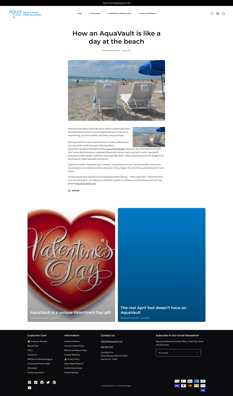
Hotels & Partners (72, 341)
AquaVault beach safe (86, 183)
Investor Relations (72, 354)
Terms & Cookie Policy (74, 345)
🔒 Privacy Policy (71, 359)
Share (75, 190)
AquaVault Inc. (112, 386)
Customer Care (37, 335)
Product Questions (36, 372)
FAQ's (30, 350)
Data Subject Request (73, 363)
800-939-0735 (107, 346)
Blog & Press (33, 345)
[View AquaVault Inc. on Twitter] (48, 382)
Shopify (128, 386)
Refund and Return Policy (75, 350)
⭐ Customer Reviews (37, 341)
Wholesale (32, 368)
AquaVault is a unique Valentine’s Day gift (70, 312)
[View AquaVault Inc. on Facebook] (42, 382)
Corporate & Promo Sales (39, 363)
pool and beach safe (115, 148)
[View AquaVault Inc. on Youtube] (30, 388)
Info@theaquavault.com (112, 341)
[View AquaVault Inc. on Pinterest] (54, 382)
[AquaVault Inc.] (25, 13)
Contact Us (32, 354)
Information (71, 335)
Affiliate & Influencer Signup (40, 359)
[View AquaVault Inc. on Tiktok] (36, 382)
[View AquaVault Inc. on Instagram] (30, 382)
